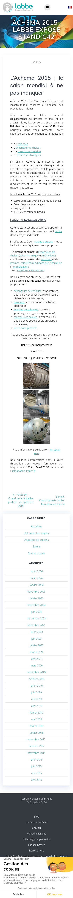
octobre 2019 (36, 679)
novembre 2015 (36, 753)
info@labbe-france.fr (23, 471)
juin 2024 (36, 611)
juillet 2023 (36, 632)
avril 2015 (36, 779)
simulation (56, 263)
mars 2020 (36, 665)
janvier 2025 (36, 598)
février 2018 (36, 726)
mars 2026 (36, 578)
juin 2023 (36, 638)
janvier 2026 (36, 585)
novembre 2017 (36, 739)
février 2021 (36, 652)
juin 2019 (36, 692)
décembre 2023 (36, 618)
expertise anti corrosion (30, 270)
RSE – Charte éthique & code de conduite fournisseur (36, 856)
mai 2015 (36, 773)
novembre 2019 (36, 672)
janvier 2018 (36, 732)
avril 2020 (36, 658)
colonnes (23, 144)
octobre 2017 (36, 746)
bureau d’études (43, 241)
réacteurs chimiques (29, 155)
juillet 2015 (36, 759)
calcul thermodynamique (35, 263)
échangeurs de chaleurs (27, 291)
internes (14, 263)
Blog (36, 816)
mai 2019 (36, 699)
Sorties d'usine (36, 553)
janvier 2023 (36, 645)
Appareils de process (36, 539)
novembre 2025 (36, 591)
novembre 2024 (36, 605)
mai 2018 (36, 719)
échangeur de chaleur (28, 147)
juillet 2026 (36, 571)
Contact (36, 828)
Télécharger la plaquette (36, 839)
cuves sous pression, (29, 151)
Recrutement (36, 850)
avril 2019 (36, 706)
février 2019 (36, 712)
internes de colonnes (26, 309)
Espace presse (36, 845)
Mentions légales (36, 833)
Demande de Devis (36, 822)
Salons (36, 61)
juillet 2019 (36, 685)
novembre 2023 (36, 625)
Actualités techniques (36, 533)
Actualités (36, 526)
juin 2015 (36, 766)
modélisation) (21, 266)
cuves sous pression (25, 328)
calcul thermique (29, 255)
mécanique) (49, 255)
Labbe (58, 231)
